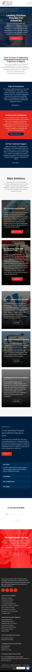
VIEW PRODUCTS (15, 105)
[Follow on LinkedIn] (15, 590)
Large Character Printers (7, 625)
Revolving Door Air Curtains (8, 609)
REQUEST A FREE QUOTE (15, 134)
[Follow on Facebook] (3, 590)
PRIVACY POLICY (5, 665)
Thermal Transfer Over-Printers (9, 623)
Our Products (16, 38)
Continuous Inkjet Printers (7, 621)
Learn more (17, 322)
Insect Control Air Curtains (7, 607)
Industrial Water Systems (7, 639)
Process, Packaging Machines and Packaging (12, 656)
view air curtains (16, 231)
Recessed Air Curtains (6, 601)
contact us (15, 554)
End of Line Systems (6, 660)
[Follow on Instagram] (11, 590)
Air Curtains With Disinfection (8, 603)
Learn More (17, 279)
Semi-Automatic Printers (7, 629)
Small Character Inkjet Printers (8, 627)
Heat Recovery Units (6, 650)
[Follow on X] (7, 590)
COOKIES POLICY (26, 665)
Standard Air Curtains (6, 598)
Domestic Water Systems (7, 638)
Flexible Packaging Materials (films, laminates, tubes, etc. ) (15, 658)
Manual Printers (5, 631)
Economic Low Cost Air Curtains (9, 611)
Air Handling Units (5, 646)
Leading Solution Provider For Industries (16, 18)
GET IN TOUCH (15, 162)
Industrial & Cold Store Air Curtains (10, 605)
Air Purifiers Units (5, 613)
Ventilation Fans (5, 648)
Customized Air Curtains (7, 600)
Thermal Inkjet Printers (6, 619)
